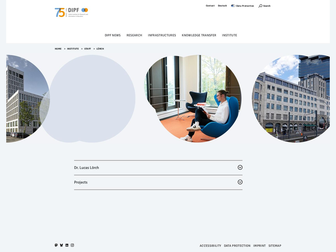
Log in (277, 5)
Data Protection (245, 5)
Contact (210, 5)
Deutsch (222, 5)
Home (58, 48)
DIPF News (113, 35)
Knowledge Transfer (199, 35)
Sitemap (275, 246)
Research (134, 35)
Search (266, 5)
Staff (87, 48)
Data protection (237, 246)
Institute (229, 35)
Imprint (259, 246)
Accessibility (210, 246)
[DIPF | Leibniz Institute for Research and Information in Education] (71, 18)
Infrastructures (162, 35)
